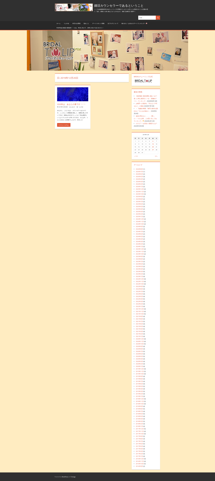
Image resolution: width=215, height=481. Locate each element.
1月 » (156, 156)
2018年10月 (140, 404)
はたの (73, 107)
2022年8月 (139, 289)
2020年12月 (140, 339)
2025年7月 (139, 201)
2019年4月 (139, 389)
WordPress (65, 477)
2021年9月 (139, 316)
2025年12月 (140, 189)
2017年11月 (140, 431)
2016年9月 (139, 466)
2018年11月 (140, 401)
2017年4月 (139, 449)
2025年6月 (139, 204)
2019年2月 (139, 394)
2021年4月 (139, 329)
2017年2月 (139, 454)
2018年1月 (139, 426)
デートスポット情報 (98, 23)
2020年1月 (139, 366)
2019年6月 (139, 384)
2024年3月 (139, 241)
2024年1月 (139, 246)
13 (153, 144)
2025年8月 (139, 199)
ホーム (59, 23)
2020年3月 (139, 361)
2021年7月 (139, 321)
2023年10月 (140, 254)
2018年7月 (139, 411)
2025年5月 (139, 206)
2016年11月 (140, 461)
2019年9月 (139, 376)
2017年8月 (139, 439)
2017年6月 (139, 444)
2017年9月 (139, 436)
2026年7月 (139, 172)
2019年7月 (139, 381)
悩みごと (86, 23)
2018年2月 (139, 424)
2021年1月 (139, 336)
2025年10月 (140, 194)
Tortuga (73, 477)
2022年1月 (139, 306)
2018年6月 (139, 414)
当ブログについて (113, 23)
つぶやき (66, 23)
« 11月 (136, 156)
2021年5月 (139, 326)
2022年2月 (139, 304)
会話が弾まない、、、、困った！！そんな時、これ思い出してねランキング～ (145, 118)
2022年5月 (139, 296)
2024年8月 (139, 229)
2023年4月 (139, 269)
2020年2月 (139, 364)
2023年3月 (139, 271)
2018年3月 (139, 421)
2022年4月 (139, 299)
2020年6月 (139, 354)
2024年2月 (139, 244)
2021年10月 (140, 314)
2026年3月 (139, 181)
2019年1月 (139, 396)
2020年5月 (139, 356)
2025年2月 (139, 214)
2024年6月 (139, 234)
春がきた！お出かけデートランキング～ (134, 23)
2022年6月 (139, 294)
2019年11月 (140, 371)
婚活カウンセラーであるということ (119, 5)
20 (153, 147)
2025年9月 (139, 196)
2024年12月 (140, 219)
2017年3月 (139, 451)
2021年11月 (140, 311)
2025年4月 (139, 209)
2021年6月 (139, 324)
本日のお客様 (76, 23)
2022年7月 (139, 291)
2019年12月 (140, 369)
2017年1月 (139, 456)
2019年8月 (139, 379)
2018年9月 (139, 406)
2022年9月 (139, 286)
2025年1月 (139, 216)
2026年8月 (139, 169)
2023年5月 (139, 266)
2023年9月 (139, 256)
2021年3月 (139, 331)
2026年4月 (139, 179)
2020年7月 (139, 351)
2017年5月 (139, 446)
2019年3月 (139, 391)
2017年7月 (139, 441)
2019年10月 (140, 374)
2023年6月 (139, 264)
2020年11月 (140, 341)
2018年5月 (139, 416)
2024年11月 (140, 221)
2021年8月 (139, 319)
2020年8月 (139, 349)
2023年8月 (139, 259)
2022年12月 (140, 279)
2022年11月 (140, 281)
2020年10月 (140, 344)
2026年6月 (139, 174)
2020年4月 (139, 359)
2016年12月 (140, 459)
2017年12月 (140, 429)
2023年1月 (139, 276)
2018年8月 (139, 409)
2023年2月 (139, 274)
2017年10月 (140, 434)
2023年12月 (140, 249)
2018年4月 (139, 419)
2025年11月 (140, 191)
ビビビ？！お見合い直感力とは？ (146, 123)
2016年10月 (140, 464)
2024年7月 (139, 231)
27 (153, 150)
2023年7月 (139, 261)
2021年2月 (139, 334)
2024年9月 (139, 226)
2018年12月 (140, 399)
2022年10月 (140, 284)
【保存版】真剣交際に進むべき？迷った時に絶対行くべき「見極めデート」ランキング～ (145, 98)
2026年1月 (139, 186)
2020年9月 (139, 346)
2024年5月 (139, 236)
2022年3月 (139, 301)
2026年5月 (139, 176)
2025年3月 (139, 211)
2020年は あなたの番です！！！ (71, 104)
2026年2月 (139, 184)
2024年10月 (140, 224)
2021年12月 (140, 309)
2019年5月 (139, 386)
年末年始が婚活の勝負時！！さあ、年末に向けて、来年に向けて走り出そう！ (80, 28)
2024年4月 (139, 239)
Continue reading (63, 125)
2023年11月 (140, 251)
